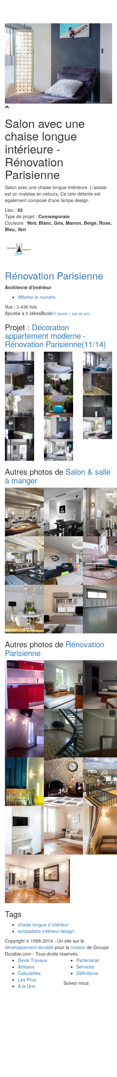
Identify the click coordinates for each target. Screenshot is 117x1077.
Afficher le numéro (37, 297)
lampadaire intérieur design (46, 931)
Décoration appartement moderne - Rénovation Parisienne (55, 335)
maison (78, 947)
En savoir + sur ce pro (70, 313)
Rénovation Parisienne (54, 275)
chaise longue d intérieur (43, 924)
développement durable (29, 947)
